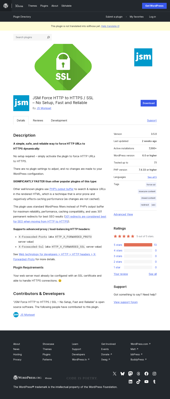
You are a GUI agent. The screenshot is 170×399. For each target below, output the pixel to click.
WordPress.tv (81, 359)
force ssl (151, 184)
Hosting (17, 354)
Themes (47, 349)
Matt (134, 349)
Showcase (48, 344)
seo (153, 205)
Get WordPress (154, 5)
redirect (145, 205)
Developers (78, 354)
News (16, 349)
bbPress (137, 354)
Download (149, 103)
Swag (105, 359)
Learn (75, 344)
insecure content (147, 191)
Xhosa (48, 378)
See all (153, 274)
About (16, 344)
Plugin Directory (22, 16)
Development (59, 120)
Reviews (38, 120)
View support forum (126, 302)
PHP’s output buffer (61, 189)
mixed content (148, 198)
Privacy (17, 359)
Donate (106, 354)
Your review (121, 274)
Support (152, 120)
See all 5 (152, 177)
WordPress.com (141, 344)
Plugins (46, 354)
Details (21, 120)
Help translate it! (110, 26)
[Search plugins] (48, 37)
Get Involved (108, 344)
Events (105, 349)
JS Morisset (44, 108)
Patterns (47, 359)
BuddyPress (139, 359)
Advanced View (123, 214)
